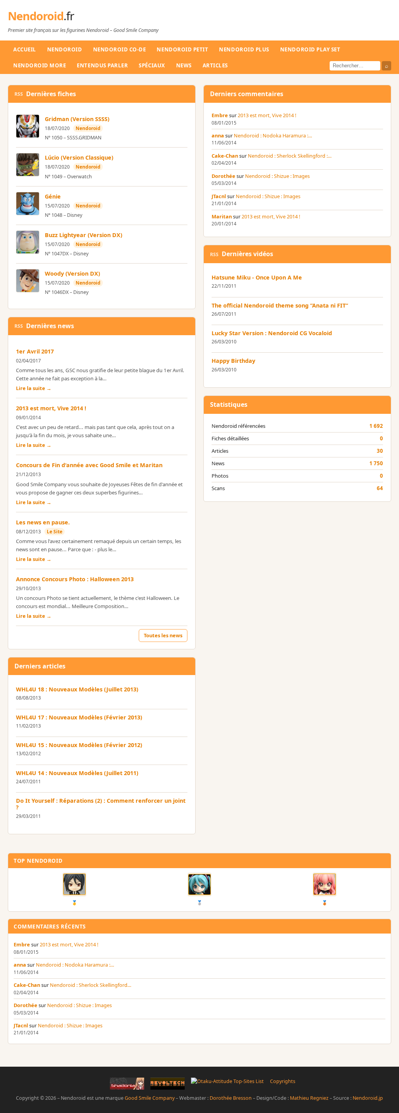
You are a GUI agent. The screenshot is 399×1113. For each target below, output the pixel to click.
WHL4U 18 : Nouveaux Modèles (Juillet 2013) (77, 689)
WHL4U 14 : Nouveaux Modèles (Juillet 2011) (77, 773)
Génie (53, 196)
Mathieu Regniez (309, 1098)
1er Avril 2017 (35, 351)
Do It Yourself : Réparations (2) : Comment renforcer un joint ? (100, 804)
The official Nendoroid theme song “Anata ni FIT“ (280, 305)
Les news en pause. (43, 522)
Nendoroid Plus (244, 49)
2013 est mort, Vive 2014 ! (51, 408)
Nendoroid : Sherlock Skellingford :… (290, 155)
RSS (18, 94)
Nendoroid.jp (368, 1098)
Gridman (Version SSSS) (77, 119)
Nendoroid (41, 15)
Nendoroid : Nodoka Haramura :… (273, 135)
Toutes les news (163, 635)
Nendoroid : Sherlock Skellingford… (90, 984)
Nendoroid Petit (182, 49)
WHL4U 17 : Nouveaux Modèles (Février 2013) (79, 717)
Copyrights (282, 1081)
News (184, 65)
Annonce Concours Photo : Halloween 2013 (75, 579)
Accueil (24, 49)
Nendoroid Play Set (310, 49)
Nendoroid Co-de (119, 49)
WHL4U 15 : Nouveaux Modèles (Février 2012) (79, 745)
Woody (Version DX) (72, 273)
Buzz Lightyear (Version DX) (83, 235)
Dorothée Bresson (231, 1098)
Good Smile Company (150, 1098)
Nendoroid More (39, 65)
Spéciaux (152, 65)
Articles (215, 65)
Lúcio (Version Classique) (79, 157)
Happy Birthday (233, 360)
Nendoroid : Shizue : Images (277, 175)
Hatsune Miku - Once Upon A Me (257, 277)
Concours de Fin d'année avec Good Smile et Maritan (89, 465)
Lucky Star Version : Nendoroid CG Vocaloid (272, 333)
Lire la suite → (33, 388)
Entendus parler (102, 65)
